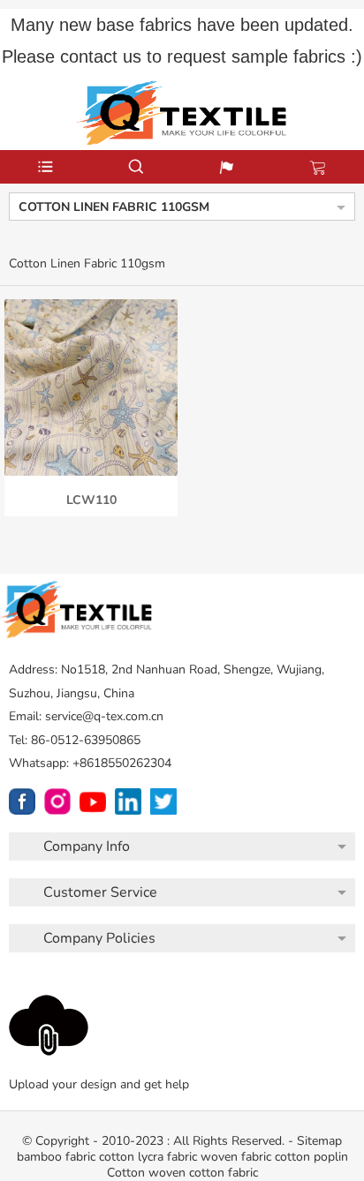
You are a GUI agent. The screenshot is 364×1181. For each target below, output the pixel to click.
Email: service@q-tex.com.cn (86, 716)
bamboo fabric (56, 1156)
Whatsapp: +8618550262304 (90, 763)
